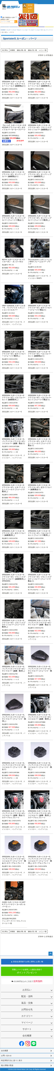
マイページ (27, 1022)
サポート (27, 1029)
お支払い (27, 990)
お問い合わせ (6, 1056)
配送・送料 (27, 996)
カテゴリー (27, 1016)
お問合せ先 (27, 1009)
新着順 (12, 50)
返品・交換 (27, 1003)
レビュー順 (42, 50)
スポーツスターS (36, 30)
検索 (15, 21)
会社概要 (27, 1035)
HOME (3, 30)
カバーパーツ (48, 30)
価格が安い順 (32, 50)
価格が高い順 (21, 50)
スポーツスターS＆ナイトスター (18, 30)
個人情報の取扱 (7, 1065)
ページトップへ (50, 954)
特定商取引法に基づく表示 (11, 1060)
